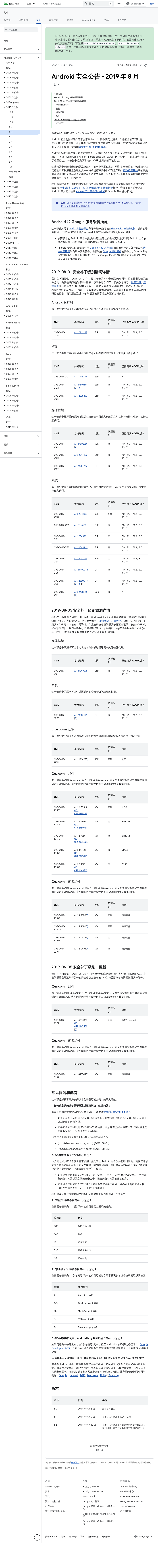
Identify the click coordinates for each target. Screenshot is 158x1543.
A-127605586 (81, 384)
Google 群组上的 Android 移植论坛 (99, 1522)
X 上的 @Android (91, 1486)
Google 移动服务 (112, 251)
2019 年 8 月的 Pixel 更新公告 (75, 206)
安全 (38, 20)
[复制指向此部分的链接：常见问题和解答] (80, 1093)
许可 (82, 1536)
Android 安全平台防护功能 (90, 191)
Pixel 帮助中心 (127, 1491)
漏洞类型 (136, 282)
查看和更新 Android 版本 (116, 1111)
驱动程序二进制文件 (55, 1511)
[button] (18, 49)
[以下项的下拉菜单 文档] (35, 3)
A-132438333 (80, 592)
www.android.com (129, 1496)
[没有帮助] (145, 65)
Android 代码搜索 (52, 3)
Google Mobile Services (131, 1501)
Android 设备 (89, 20)
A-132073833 (80, 514)
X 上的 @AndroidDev (93, 1491)
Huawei (74, 1375)
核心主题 (53, 20)
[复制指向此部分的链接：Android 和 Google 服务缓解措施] (111, 222)
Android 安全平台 (78, 228)
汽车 (106, 20)
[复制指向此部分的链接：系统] (61, 480)
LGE (82, 1375)
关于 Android (51, 1536)
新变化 (7, 20)
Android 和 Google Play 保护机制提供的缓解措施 (86, 187)
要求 (47, 1491)
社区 (63, 1536)
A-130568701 (80, 536)
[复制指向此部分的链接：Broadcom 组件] (77, 730)
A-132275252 (80, 395)
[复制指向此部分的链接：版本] (62, 1389)
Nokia (103, 1375)
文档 (29, 3)
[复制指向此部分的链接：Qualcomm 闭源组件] (84, 882)
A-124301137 (80, 715)
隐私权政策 (93, 1536)
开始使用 (23, 20)
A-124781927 (80, 466)
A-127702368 (80, 443)
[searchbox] (21, 29)
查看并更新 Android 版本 (92, 146)
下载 (47, 1496)
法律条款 (73, 1536)
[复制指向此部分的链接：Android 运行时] (76, 303)
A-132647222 (80, 455)
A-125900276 (81, 569)
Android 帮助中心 (128, 1486)
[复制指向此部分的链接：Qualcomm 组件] (77, 774)
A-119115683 (80, 525)
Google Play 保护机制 (123, 228)
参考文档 (121, 20)
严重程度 (116, 620)
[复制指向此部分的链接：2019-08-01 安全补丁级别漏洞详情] (113, 272)
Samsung (114, 1375)
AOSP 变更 (64, 50)
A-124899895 (80, 670)
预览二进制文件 (52, 1501)
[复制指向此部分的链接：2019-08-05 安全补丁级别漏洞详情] (113, 611)
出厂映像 (49, 1506)
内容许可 (75, 1462)
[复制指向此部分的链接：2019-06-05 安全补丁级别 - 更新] (109, 967)
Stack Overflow (127, 1506)
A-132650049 (81, 580)
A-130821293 (80, 332)
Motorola (92, 1375)
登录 (152, 3)
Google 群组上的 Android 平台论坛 (99, 1507)
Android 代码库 (52, 1486)
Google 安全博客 (91, 1501)
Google (63, 1375)
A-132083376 (80, 558)
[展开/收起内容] (64, 94)
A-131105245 (80, 376)
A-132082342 (80, 547)
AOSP (54, 65)
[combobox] (98, 3)
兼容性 (70, 20)
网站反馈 (106, 1536)
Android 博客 (89, 1496)
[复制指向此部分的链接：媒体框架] (67, 410)
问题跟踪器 (125, 1511)
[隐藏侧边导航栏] (37, 1537)
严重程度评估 (130, 170)
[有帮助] (141, 65)
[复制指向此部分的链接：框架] (61, 347)
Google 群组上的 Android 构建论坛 (99, 1515)
